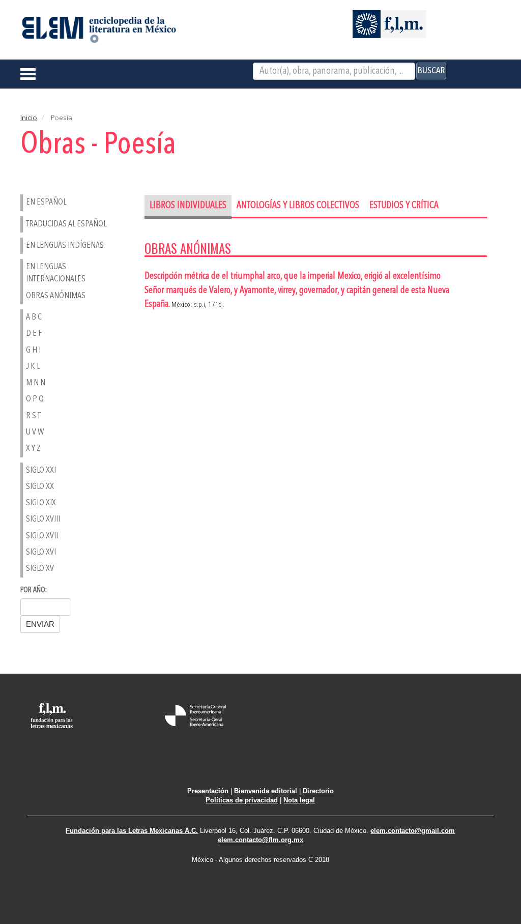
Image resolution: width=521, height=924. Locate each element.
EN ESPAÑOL (46, 202)
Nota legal (299, 800)
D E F (34, 333)
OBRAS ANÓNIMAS (55, 296)
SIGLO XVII (42, 536)
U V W (35, 432)
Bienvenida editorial (265, 791)
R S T (33, 416)
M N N (35, 383)
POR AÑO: (33, 590)
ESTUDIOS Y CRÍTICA (404, 206)
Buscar (431, 70)
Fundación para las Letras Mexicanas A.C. (132, 830)
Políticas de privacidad (242, 800)
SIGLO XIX (41, 503)
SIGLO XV (40, 568)
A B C (34, 317)
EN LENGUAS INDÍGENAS (65, 245)
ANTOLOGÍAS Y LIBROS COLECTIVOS (298, 206)
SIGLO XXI (41, 470)
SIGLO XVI (41, 552)
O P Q (35, 399)
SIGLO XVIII (43, 519)
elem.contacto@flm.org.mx (260, 840)
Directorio (318, 791)
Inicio (28, 118)
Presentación (207, 791)
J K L (33, 366)
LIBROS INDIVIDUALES (188, 206)
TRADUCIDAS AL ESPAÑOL (66, 224)
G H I (33, 350)
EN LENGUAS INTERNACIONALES (55, 273)
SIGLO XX (40, 486)
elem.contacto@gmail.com (412, 830)
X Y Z (33, 448)
